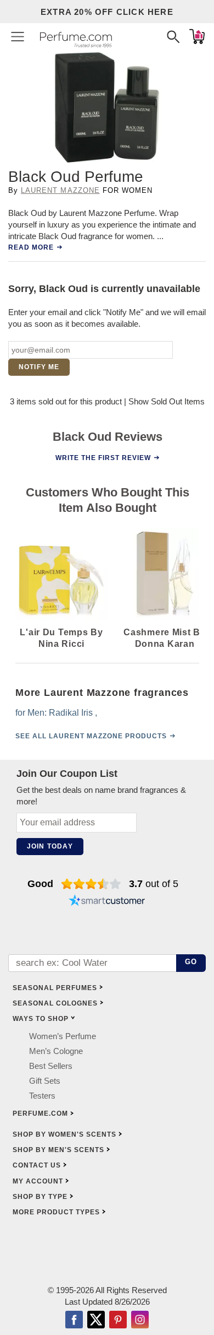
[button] (17, 36)
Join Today (50, 846)
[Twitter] (96, 1321)
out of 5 (153, 883)
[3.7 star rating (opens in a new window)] (91, 883)
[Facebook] (74, 1321)
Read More (31, 247)
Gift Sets (44, 1080)
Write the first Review (103, 457)
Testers (42, 1095)
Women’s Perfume (62, 1036)
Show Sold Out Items (166, 401)
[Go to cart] (197, 36)
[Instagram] (140, 1321)
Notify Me (39, 367)
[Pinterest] (118, 1321)
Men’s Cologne (56, 1051)
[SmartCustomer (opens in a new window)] (107, 901)
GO (191, 962)
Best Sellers (50, 1066)
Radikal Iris (71, 712)
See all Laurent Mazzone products (91, 736)
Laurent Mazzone (60, 190)
